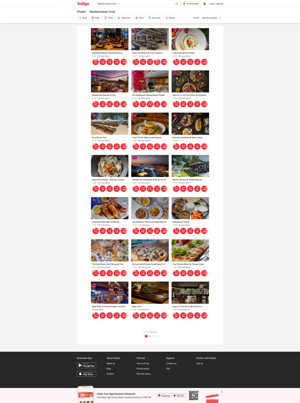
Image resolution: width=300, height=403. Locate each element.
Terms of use (143, 363)
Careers (110, 374)
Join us (199, 363)
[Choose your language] (204, 3)
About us (111, 363)
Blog (109, 368)
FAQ (168, 368)
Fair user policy (143, 374)
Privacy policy (143, 368)
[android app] (86, 365)
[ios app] (86, 374)
